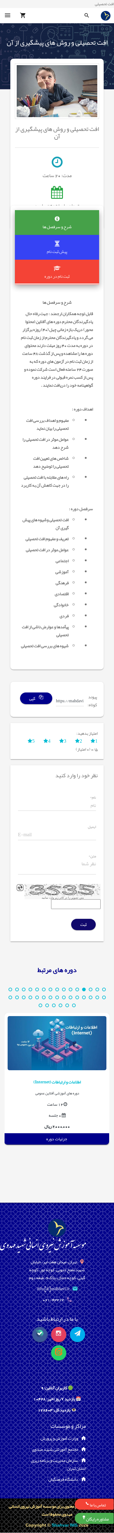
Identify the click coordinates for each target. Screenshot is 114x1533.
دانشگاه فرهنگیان (63, 1479)
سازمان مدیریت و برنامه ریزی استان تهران (58, 1464)
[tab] (57, 222)
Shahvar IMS (65, 1525)
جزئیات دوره (56, 1138)
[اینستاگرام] (58, 1334)
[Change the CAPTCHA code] (20, 887)
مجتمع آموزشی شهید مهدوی (55, 1449)
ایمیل (92, 827)
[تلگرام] (77, 1334)
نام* (93, 798)
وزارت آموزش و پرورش (59, 1438)
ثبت (83, 924)
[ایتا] (58, 1352)
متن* (92, 856)
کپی (32, 698)
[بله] (39, 1334)
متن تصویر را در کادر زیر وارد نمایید (63, 897)
